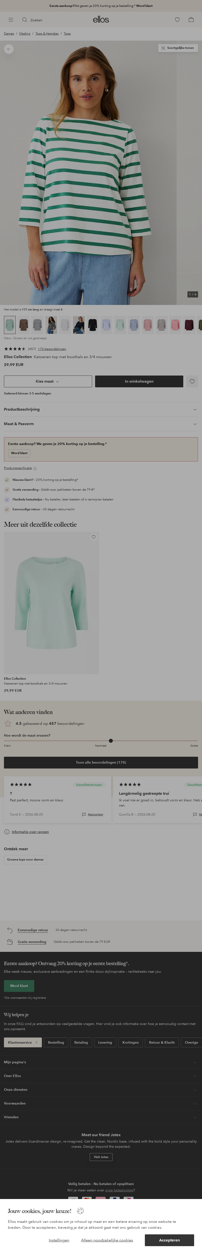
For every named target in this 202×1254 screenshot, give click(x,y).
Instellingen (59, 1240)
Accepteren (169, 1240)
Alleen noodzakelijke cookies (107, 1240)
